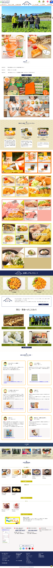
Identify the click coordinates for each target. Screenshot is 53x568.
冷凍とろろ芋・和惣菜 (11, 4)
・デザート (17, 558)
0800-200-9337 (6, 2)
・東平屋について (28, 554)
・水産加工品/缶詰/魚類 (4, 558)
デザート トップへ (25, 514)
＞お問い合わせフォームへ (6, 529)
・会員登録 (27, 558)
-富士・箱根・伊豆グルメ (5, 553)
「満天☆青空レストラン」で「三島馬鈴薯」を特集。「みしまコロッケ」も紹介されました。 (21, 72)
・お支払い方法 (28, 560)
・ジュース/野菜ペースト (5, 554)
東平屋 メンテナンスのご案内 (12, 69)
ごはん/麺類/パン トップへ (27, 481)
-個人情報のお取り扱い (41, 556)
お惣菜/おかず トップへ (26, 497)
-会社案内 (39, 554)
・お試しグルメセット (4, 559)
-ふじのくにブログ (40, 553)
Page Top (51, 566)
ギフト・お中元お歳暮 (35, 4)
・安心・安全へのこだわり (29, 555)
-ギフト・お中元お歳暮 (19, 560)
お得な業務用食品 (49, 4)
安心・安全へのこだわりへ (26, 347)
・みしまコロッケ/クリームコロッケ (6, 555)
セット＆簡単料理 (42, 4)
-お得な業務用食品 (18, 554)
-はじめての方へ (28, 553)
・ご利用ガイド (28, 559)
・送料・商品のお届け (28, 561)
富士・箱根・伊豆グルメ (4, 4)
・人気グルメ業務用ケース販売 (5, 560)
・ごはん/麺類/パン (18, 555)
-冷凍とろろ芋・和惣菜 (19, 553)
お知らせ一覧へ (27, 75)
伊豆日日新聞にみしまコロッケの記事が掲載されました (16, 67)
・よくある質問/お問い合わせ (29, 562)
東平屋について (44, 304)
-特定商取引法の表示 (41, 555)
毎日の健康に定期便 (18, 4)
